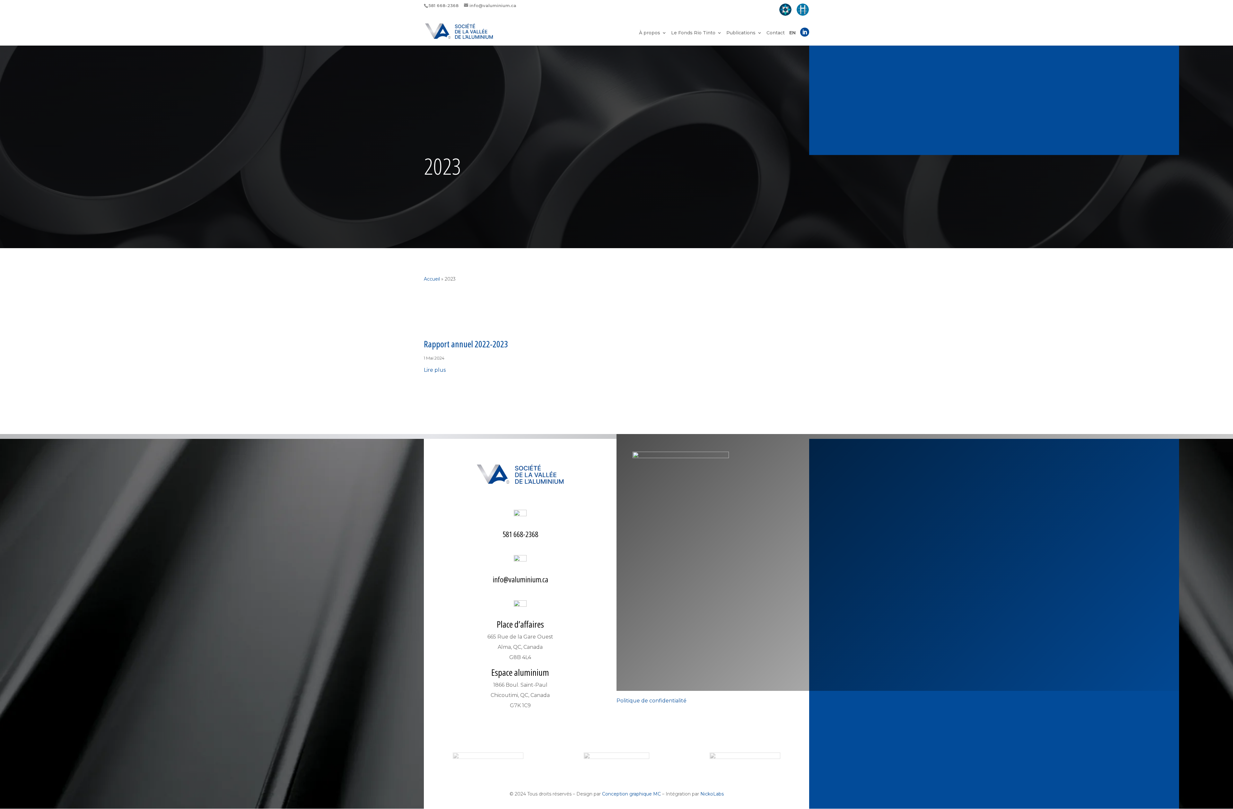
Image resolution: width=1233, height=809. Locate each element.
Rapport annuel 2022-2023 (466, 344)
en (792, 33)
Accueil (432, 279)
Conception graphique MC (631, 794)
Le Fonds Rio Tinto (693, 33)
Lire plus (435, 370)
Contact (775, 33)
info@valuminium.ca (520, 579)
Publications (741, 33)
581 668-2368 (520, 534)
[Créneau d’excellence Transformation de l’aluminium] (785, 10)
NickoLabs (712, 794)
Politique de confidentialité (651, 701)
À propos (649, 33)
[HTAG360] (802, 10)
